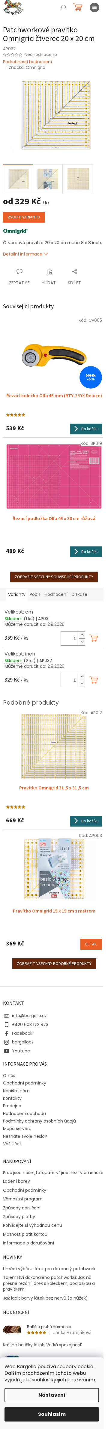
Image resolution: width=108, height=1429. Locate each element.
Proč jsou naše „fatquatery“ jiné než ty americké (53, 1173)
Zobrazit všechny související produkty (54, 577)
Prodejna (12, 1106)
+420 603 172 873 (30, 1025)
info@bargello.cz (29, 1016)
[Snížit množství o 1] (82, 641)
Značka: (27, 67)
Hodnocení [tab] (56, 594)
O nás (9, 1075)
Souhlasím (52, 1414)
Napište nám (16, 1091)
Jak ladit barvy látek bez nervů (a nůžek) (45, 1298)
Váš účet (12, 1144)
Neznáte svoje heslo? (25, 1136)
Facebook (22, 1033)
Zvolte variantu (24, 217)
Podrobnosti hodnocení (27, 62)
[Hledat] (63, 7)
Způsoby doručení (21, 1208)
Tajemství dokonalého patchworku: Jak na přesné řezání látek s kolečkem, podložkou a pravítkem (49, 1283)
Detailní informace (22, 254)
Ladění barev (16, 1181)
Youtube (21, 1051)
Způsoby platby (19, 1217)
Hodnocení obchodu (24, 1114)
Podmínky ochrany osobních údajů (39, 1121)
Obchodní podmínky (24, 1083)
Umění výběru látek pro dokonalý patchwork (49, 1269)
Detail (91, 944)
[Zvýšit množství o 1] (82, 635)
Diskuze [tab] (79, 594)
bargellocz (23, 1042)
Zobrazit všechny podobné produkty (54, 964)
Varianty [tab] (17, 594)
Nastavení (51, 1395)
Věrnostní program (23, 1199)
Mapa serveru (17, 1129)
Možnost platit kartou (25, 1234)
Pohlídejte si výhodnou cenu (32, 1225)
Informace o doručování (28, 1243)
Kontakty (12, 1098)
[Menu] (94, 7)
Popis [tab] (35, 594)
